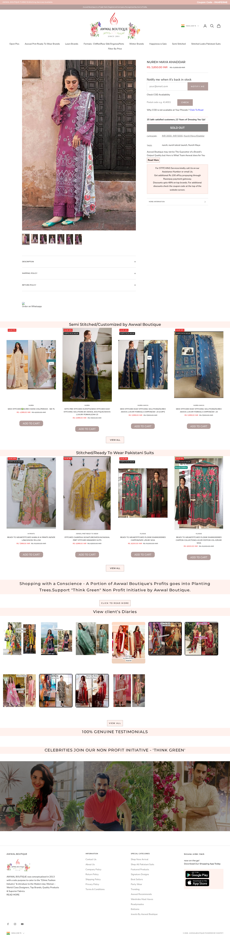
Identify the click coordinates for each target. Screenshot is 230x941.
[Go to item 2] (35, 239)
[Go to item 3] (43, 239)
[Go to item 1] (26, 239)
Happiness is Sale (158, 43)
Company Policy (93, 869)
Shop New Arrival (139, 859)
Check (185, 102)
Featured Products (140, 869)
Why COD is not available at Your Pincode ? (175, 110)
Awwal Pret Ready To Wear (87, 533)
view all (115, 723)
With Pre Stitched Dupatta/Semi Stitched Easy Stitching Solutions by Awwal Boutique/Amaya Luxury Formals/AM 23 (87, 411)
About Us (90, 864)
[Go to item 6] (70, 239)
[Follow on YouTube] (22, 924)
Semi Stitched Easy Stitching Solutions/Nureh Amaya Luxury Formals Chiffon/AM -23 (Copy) (143, 410)
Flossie (143, 533)
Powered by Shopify (214, 933)
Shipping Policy (93, 879)
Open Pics (14, 43)
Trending (135, 889)
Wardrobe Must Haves (142, 899)
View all (115, 440)
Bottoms (135, 909)
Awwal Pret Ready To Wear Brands (42, 43)
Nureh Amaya (143, 405)
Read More (153, 160)
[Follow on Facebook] (8, 924)
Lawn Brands (71, 43)
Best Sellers (137, 879)
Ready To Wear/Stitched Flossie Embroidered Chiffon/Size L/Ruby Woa (143, 538)
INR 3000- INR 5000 (172, 135)
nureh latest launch (178, 145)
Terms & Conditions (95, 889)
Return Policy (92, 874)
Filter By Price (115, 48)
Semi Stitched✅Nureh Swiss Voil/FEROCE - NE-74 (31, 409)
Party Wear (136, 884)
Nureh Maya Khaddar (194, 135)
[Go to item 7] (78, 239)
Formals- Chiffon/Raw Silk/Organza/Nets (104, 43)
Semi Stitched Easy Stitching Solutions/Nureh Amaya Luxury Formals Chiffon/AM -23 (199, 410)
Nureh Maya (194, 145)
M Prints (31, 533)
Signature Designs (140, 874)
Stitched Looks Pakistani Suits (206, 43)
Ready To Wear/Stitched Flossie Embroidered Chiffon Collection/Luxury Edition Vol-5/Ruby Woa (199, 540)
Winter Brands (136, 43)
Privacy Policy (92, 884)
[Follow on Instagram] (15, 924)
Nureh (31, 405)
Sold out (177, 127)
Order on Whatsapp (32, 306)
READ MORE (13, 894)
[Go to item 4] (52, 239)
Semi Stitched (179, 43)
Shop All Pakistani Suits (142, 864)
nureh (165, 145)
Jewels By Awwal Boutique (144, 914)
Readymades (137, 904)
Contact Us (91, 859)
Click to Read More (115, 603)
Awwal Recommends (141, 894)
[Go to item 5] (61, 239)
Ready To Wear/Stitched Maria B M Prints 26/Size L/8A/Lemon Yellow (31, 538)
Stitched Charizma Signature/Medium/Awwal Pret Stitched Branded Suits (87, 538)
